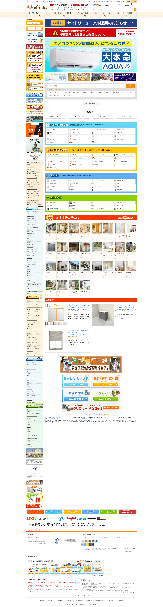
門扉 (28, 429)
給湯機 (28, 386)
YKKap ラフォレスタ (32, 331)
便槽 (73, 189)
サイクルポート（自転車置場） (35, 413)
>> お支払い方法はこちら (129, 551)
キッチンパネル (31, 373)
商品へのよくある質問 (65, 600)
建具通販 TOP (43, 600)
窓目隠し (29, 258)
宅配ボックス (30, 440)
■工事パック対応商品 (32, 180)
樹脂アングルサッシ (32, 225)
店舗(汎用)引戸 (75, 135)
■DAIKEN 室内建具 (32, 178)
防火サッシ (30, 231)
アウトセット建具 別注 (77, 158)
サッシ (52, 8)
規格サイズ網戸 (120, 129)
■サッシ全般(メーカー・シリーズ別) (35, 163)
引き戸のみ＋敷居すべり (56, 161)
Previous (47, 55)
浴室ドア (72, 9)
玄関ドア (58, 8)
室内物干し (30, 351)
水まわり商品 (62, 417)
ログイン (102, 5)
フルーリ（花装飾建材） (122, 161)
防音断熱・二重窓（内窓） (33, 184)
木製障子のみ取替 (98, 161)
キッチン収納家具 (76, 183)
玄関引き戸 (66, 8)
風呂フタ (29, 384)
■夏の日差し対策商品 (32, 193)
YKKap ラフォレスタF (33, 333)
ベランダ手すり (31, 447)
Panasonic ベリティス (33, 328)
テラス (28, 418)
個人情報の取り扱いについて (85, 600)
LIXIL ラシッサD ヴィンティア (124, 154)
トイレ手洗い (30, 391)
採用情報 (121, 600)
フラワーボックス (31, 264)
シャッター (86, 9)
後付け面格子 (30, 216)
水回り (117, 421)
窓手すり (29, 273)
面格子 (52, 9)
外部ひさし (30, 271)
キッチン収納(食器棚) (32, 378)
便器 (80, 8)
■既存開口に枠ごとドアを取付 (34, 204)
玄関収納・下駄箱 (76, 164)
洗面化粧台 (30, 397)
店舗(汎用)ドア (53, 135)
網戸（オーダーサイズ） (33, 211)
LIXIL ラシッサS (54, 154)
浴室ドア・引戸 (31, 253)
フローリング (53, 167)
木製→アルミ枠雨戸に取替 (33, 191)
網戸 (107, 92)
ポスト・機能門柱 (54, 208)
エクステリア (126, 116)
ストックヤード (31, 420)
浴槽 (28, 382)
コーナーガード (31, 355)
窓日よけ (29, 266)
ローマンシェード (31, 262)
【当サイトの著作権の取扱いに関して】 (81, 595)
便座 (118, 186)
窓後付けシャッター (32, 189)
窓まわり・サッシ (55, 116)
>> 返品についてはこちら (127, 592)
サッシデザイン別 (31, 220)
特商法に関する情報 (98, 600)
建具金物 (96, 164)
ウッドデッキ (30, 422)
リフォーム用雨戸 (31, 282)
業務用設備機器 (31, 402)
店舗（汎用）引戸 (31, 251)
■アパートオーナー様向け (33, 182)
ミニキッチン (30, 371)
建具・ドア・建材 (79, 116)
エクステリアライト (32, 438)
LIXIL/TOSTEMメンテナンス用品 (35, 285)
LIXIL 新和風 (30, 326)
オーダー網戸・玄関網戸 (100, 129)
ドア (71, 418)
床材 (28, 353)
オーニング (97, 205)
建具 (57, 417)
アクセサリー (120, 189)
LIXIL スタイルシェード (33, 195)
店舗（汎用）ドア (31, 249)
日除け (28, 424)
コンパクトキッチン (32, 364)
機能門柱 (29, 444)
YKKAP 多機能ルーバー (33, 202)
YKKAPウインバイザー (33, 200)
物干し (28, 269)
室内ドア (86, 8)
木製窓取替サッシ (31, 236)
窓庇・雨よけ (120, 139)
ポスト (28, 442)
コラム (116, 600)
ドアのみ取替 (97, 158)
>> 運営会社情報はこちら (40, 543)
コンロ (28, 375)
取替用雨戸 (30, 280)
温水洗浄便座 (30, 393)
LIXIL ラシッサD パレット (78, 154)
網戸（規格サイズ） (32, 213)
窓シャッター (30, 275)
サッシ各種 (52, 129)
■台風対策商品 (31, 186)
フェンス (29, 433)
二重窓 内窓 (75, 129)
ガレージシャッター (32, 416)
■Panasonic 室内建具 (32, 175)
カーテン (29, 260)
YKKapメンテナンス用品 (33, 288)
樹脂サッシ (30, 229)
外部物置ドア (30, 255)
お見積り (29, 400)
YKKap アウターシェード (33, 197)
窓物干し (97, 142)
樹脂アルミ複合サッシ (32, 227)
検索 (135, 9)
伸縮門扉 (29, 431)
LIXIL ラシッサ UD (32, 320)
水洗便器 (29, 389)
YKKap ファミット (32, 335)
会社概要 (74, 600)
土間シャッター (31, 278)
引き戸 (28, 302)
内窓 (56, 9)
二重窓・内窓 (30, 218)
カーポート (79, 9)
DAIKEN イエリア (31, 337)
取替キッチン (120, 180)
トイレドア (30, 300)
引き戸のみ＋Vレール (77, 161)
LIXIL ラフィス (31, 322)
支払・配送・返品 (109, 600)
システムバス (30, 380)
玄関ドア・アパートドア (55, 132)
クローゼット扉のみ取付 (122, 158)
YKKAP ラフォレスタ (55, 158)
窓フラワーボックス (77, 142)
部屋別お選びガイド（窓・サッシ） (35, 292)
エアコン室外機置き (32, 435)
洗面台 (83, 418)
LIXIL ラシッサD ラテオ (100, 154)
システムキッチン (64, 9)
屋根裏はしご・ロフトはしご (34, 348)
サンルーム (30, 409)
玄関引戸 (29, 242)
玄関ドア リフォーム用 (33, 240)
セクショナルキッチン (32, 366)
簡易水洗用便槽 (31, 395)
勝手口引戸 (30, 247)
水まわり (103, 116)
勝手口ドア (74, 8)
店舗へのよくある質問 (53, 600)
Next (134, 55)
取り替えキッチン (31, 369)
